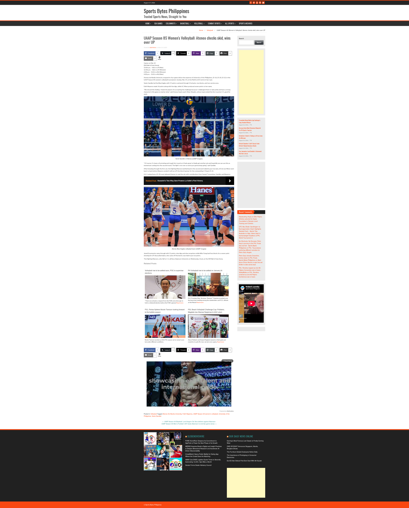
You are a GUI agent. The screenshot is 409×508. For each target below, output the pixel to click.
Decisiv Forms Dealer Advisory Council (198, 465)
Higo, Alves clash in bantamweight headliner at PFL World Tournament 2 (249, 235)
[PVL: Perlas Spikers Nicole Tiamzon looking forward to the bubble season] (165, 328)
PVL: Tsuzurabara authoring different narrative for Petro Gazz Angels (250, 250)
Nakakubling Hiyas (245, 217)
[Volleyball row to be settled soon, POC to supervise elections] (165, 289)
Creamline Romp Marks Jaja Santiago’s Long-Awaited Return (249, 121)
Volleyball (198, 23)
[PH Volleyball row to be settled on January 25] (208, 288)
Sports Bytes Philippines (166, 11)
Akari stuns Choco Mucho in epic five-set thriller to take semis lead (250, 262)
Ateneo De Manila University (172, 414)
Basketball (184, 23)
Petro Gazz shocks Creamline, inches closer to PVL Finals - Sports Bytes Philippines (249, 258)
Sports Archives (245, 23)
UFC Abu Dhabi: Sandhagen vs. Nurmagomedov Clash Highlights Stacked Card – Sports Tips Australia (250, 230)
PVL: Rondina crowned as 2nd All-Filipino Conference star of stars (249, 274)
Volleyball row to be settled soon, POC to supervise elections (164, 271)
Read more (179, 303)
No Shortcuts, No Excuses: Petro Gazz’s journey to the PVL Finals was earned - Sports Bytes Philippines (250, 244)
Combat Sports (214, 23)
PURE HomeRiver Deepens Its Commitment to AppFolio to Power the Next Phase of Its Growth (201, 442)
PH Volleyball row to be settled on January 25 (205, 270)
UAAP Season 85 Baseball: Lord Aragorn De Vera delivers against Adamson (188, 421)
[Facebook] (250, 2)
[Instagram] (260, 2)
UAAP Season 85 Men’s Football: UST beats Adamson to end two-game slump (188, 424)
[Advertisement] (251, 82)
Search (241, 38)
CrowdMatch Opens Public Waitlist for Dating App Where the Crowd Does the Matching (201, 455)
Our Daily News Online (241, 436)
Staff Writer (153, 47)
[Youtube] (257, 2)
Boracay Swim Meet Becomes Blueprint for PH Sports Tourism (250, 129)
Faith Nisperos (187, 414)
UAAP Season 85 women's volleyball (205, 414)
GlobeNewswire (195, 436)
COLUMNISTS (170, 23)
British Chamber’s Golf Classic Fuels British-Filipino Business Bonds (249, 144)
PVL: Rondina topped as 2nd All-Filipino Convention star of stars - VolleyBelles (250, 270)
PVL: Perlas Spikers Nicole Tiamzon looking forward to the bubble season (164, 310)
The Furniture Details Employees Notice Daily (242, 452)
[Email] (263, 2)
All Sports (229, 23)
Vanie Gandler (156, 416)
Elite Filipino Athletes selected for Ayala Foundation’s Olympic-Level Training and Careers (250, 220)
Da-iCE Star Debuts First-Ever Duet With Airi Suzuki (244, 461)
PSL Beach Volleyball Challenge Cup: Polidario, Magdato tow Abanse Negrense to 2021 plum (206, 310)
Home (147, 23)
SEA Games (158, 23)
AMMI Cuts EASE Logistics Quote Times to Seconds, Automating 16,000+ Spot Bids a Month (203, 461)
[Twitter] (254, 2)
